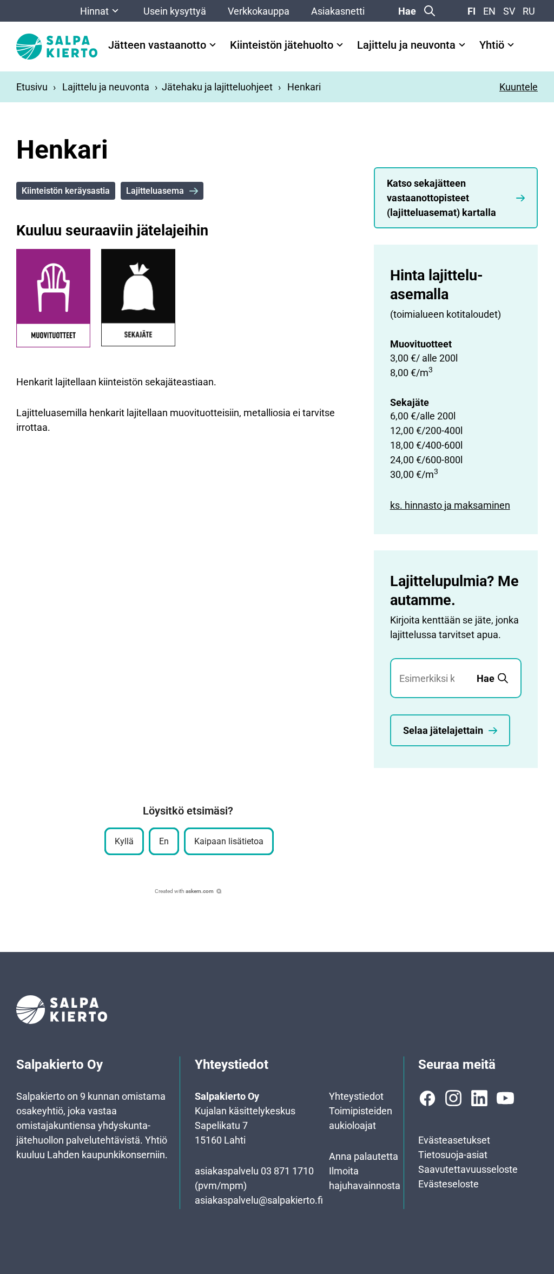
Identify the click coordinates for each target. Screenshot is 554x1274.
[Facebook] (427, 1098)
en (489, 11)
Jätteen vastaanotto (157, 45)
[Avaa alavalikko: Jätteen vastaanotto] (212, 44)
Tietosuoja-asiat (452, 1154)
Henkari (304, 87)
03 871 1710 (287, 1171)
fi (471, 11)
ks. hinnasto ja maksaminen (450, 505)
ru (529, 11)
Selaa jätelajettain (443, 730)
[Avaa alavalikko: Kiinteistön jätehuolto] (339, 44)
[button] (124, 841)
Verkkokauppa (258, 11)
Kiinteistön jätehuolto (281, 45)
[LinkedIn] (479, 1098)
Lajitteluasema (155, 191)
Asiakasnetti (338, 11)
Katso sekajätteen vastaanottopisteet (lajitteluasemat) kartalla (441, 198)
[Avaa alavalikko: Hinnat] (115, 10)
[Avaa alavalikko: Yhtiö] (510, 44)
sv (509, 11)
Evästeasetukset (454, 1140)
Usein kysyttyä (174, 11)
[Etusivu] (56, 46)
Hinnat (94, 11)
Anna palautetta (363, 1156)
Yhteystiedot (356, 1096)
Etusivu (32, 87)
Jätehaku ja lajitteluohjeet (217, 87)
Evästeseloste (448, 1184)
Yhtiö (491, 45)
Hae (407, 11)
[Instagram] (453, 1098)
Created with (184, 891)
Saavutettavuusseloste (468, 1169)
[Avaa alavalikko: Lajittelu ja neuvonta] (462, 44)
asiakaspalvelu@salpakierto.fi (259, 1200)
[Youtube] (505, 1098)
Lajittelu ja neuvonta (406, 45)
